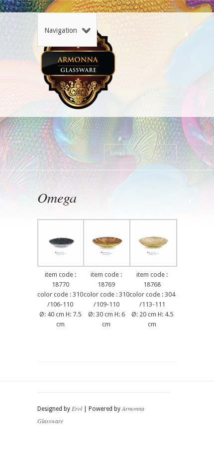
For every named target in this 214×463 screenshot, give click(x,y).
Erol (77, 408)
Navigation (60, 30)
